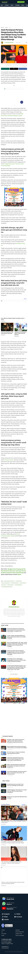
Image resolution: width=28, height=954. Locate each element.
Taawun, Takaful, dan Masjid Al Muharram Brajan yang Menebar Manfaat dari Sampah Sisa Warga (16, 637)
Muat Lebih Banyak (14, 674)
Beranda (2, 27)
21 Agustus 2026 (10, 749)
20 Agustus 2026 (10, 787)
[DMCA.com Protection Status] (9, 925)
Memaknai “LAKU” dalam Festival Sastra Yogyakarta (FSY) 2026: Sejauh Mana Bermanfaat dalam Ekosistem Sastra (15, 741)
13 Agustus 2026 (10, 671)
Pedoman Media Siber (19, 931)
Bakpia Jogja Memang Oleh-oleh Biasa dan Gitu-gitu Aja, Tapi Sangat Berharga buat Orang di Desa (16, 766)
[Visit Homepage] (4, 2)
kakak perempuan (14, 582)
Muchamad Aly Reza (10, 42)
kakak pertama (23, 582)
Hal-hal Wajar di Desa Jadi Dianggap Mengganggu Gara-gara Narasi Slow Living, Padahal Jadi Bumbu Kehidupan (16, 660)
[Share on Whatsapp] (5, 69)
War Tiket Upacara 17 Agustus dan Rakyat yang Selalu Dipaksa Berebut (16, 752)
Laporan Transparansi (19, 935)
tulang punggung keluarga (7, 586)
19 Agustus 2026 (10, 632)
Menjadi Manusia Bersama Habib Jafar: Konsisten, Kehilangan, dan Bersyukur (15, 785)
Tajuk (12, 5)
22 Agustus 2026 (10, 768)
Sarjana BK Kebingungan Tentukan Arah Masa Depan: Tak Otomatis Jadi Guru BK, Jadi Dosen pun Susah (17, 773)
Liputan (6, 5)
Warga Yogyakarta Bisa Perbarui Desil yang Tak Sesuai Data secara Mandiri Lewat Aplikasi (17, 747)
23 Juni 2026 (9, 794)
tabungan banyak (8, 460)
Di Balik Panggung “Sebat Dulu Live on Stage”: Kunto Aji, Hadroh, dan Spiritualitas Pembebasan (17, 791)
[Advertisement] (14, 16)
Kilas (22, 5)
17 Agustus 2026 (10, 656)
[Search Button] (26, 2)
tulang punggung (18, 584)
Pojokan (17, 5)
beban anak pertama (6, 582)
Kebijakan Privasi (18, 933)
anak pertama (18, 581)
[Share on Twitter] (14, 69)
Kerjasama (17, 930)
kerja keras (4, 584)
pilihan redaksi (10, 584)
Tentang (3, 930)
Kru (2, 931)
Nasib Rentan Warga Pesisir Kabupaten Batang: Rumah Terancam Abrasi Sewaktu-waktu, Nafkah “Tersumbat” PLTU (16, 630)
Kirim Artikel (3, 933)
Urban (10, 27)
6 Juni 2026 (9, 799)
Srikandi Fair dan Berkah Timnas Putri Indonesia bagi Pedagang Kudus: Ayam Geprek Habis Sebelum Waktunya (15, 759)
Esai (2, 5)
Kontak (2, 935)
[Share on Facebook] (23, 69)
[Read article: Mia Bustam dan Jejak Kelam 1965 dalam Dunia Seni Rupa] (3, 798)
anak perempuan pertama (9, 581)
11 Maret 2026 (18, 42)
